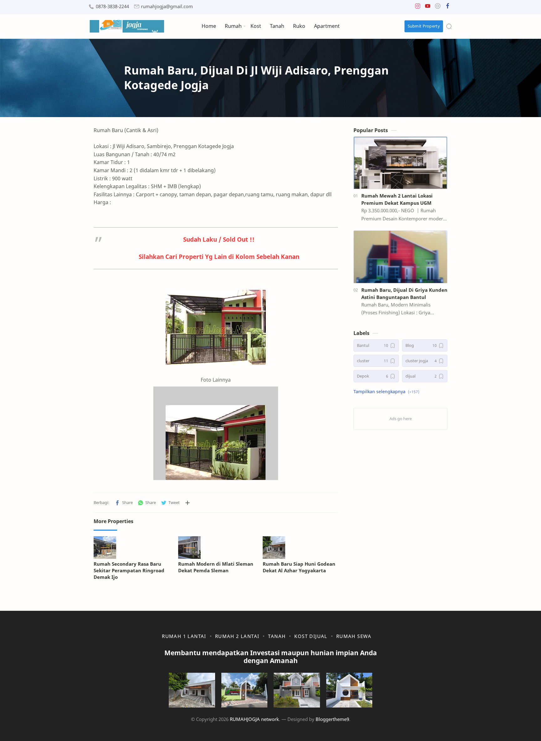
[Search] (449, 26)
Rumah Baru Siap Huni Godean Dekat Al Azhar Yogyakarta (299, 567)
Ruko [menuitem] (299, 26)
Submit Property (424, 26)
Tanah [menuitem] (277, 26)
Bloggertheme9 (332, 719)
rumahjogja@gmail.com (167, 6)
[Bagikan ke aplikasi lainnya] (187, 503)
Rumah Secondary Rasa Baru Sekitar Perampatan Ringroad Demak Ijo (129, 570)
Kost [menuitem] (255, 26)
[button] (418, 7)
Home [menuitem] (209, 26)
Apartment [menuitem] (327, 26)
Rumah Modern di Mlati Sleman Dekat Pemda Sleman (215, 567)
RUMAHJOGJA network (254, 719)
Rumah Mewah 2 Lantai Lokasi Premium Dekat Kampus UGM (397, 199)
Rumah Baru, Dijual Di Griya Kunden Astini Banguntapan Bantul (404, 293)
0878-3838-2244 (112, 6)
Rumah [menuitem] (233, 26)
